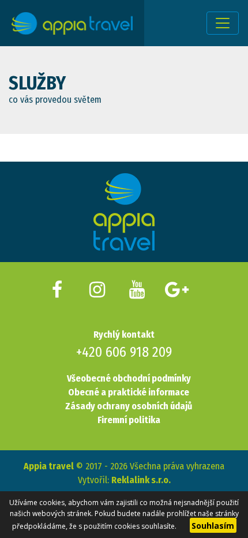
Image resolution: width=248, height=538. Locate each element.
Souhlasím (212, 525)
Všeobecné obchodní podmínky (129, 378)
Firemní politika (128, 419)
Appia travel (49, 466)
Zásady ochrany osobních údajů (128, 406)
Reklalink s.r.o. (141, 480)
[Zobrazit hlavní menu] (222, 23)
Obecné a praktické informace (128, 392)
